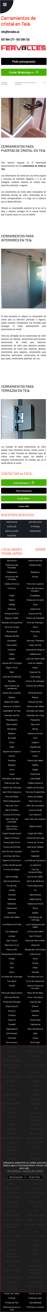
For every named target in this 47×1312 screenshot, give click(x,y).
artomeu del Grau (11, 856)
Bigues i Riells (11, 618)
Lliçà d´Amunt (11, 1006)
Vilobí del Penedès (12, 1001)
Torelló (12, 985)
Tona (35, 636)
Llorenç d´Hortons (11, 814)
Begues (11, 765)
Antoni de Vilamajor (35, 681)
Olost (11, 972)
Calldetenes (35, 654)
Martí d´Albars (11, 810)
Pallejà (12, 604)
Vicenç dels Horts (11, 842)
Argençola (35, 774)
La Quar (11, 936)
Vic (35, 890)
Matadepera (11, 719)
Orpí (12, 963)
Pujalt (11, 595)
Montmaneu (11, 1042)
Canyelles (11, 640)
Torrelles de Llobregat (11, 976)
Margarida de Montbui (11, 954)
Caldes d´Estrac (11, 583)
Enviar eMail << (23, 498)
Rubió (35, 667)
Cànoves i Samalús (35, 640)
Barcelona (12, 560)
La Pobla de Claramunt (35, 860)
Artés (11, 742)
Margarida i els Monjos (35, 949)
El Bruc (35, 1006)
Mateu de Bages (35, 796)
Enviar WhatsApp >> (22, 72)
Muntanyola (11, 631)
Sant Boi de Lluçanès (12, 851)
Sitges (12, 958)
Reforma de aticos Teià (11, 1308)
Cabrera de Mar (35, 560)
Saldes (35, 912)
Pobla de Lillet (35, 1298)
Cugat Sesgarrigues (11, 833)
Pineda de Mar (12, 1302)
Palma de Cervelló (35, 600)
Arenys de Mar (35, 613)
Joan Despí (35, 676)
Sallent (11, 697)
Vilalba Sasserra (35, 783)
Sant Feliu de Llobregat (12, 820)
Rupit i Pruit (12, 667)
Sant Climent (35, 936)
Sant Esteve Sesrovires (12, 827)
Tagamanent (12, 1028)
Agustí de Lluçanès (12, 692)
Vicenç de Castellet (35, 618)
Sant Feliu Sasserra (12, 792)
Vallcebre (11, 903)
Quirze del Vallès (35, 876)
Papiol (12, 600)
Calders (35, 742)
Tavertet (12, 1019)
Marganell (11, 728)
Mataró (35, 697)
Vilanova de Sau (11, 783)
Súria (35, 908)
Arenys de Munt (11, 613)
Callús (12, 654)
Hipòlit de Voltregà (12, 787)
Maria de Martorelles (35, 940)
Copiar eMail (24, 506)
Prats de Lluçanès (35, 583)
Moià (35, 604)
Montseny (35, 631)
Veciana (12, 894)
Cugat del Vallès (35, 833)
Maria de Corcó (12, 945)
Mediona (12, 609)
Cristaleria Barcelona (4, 83)
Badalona (35, 572)
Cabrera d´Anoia (35, 733)
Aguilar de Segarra (12, 751)
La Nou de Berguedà (11, 865)
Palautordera (35, 826)
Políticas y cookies (35, 1307)
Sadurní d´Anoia (11, 838)
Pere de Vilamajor (35, 622)
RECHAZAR (16, 1177)
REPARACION (35, 522)
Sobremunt (35, 954)
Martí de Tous (11, 805)
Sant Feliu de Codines (35, 819)
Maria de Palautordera (11, 992)
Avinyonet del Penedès (11, 577)
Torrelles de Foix (35, 976)
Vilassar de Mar (12, 636)
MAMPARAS (11, 522)
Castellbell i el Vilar (12, 710)
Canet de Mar (35, 645)
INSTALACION (11, 531)
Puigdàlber (35, 595)
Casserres (35, 751)
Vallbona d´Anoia (35, 903)
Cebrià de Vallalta (35, 847)
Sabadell (35, 856)
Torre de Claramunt (35, 981)
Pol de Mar (12, 885)
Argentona (35, 609)
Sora (12, 769)
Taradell (12, 1024)
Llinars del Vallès (12, 917)
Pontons (12, 588)
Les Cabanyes (11, 931)
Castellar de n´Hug (35, 715)
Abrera (35, 1015)
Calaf (11, 746)
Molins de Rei (35, 1293)
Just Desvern (35, 814)
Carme (12, 755)
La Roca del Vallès (35, 931)
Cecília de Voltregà (35, 838)
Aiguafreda (35, 746)
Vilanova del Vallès (35, 706)
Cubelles (35, 1010)
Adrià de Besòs (35, 692)
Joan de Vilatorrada (35, 658)
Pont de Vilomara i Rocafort (35, 589)
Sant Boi (35, 851)
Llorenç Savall (35, 810)
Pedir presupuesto (23, 61)
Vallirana (12, 899)
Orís (12, 967)
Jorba (35, 1037)
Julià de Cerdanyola (12, 676)
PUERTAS (11, 535)
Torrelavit (11, 981)
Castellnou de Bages (11, 778)
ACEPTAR (34, 1177)
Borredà (12, 737)
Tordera (12, 1015)
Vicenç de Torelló (35, 842)
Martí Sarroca (35, 801)
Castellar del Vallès (35, 710)
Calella (12, 658)
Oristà (35, 963)
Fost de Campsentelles (35, 870)
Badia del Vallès (11, 701)
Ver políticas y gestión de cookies (25, 1171)
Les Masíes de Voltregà (35, 918)
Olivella (35, 972)
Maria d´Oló (12, 949)
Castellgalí (35, 778)
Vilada (12, 890)
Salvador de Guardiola (11, 622)
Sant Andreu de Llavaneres (11, 687)
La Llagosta (35, 865)
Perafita (12, 760)
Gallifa (35, 765)
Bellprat (12, 733)
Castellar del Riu (12, 715)
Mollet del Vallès (11, 1293)
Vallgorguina (35, 899)
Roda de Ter (35, 672)
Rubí (12, 672)
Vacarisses (12, 908)
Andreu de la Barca (35, 685)
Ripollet (11, 681)
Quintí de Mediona (35, 881)
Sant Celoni (11, 940)
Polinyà (11, 1298)
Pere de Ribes (11, 796)
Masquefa (35, 719)
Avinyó (35, 576)
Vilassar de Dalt (35, 701)
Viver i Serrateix (35, 997)
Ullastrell (35, 945)
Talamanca (35, 1024)
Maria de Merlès (11, 997)
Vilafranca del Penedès (11, 566)
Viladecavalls (35, 565)
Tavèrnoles (35, 1019)
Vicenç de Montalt (11, 847)
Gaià (35, 1033)
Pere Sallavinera (35, 885)
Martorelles (11, 724)
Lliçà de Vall (35, 1001)
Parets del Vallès (35, 760)
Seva (35, 958)
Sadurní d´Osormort (11, 860)
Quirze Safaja (12, 876)
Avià (35, 737)
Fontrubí (12, 1037)
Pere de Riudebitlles (35, 792)
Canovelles (12, 645)
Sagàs (35, 769)
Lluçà (11, 774)
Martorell (35, 724)
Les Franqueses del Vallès (35, 925)
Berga (35, 728)
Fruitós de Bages (12, 869)
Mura (35, 627)
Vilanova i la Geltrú (12, 706)
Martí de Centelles (35, 805)
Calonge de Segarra (35, 649)
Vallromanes (35, 894)
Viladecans (12, 572)
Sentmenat (11, 1033)
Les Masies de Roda (11, 924)
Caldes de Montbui (35, 787)
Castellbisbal (35, 1302)
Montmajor (35, 1042)
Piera (35, 755)
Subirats (12, 912)
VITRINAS (35, 526)
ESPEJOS (11, 526)
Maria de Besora (35, 1028)
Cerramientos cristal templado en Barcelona (25, 83)
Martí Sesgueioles (11, 801)
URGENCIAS (35, 531)
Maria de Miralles (35, 992)
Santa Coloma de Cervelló (35, 986)
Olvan (35, 967)
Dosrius (11, 1010)
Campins (12, 649)
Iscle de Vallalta (35, 663)
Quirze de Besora (12, 881)
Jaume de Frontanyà (12, 663)
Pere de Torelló (12, 627)
